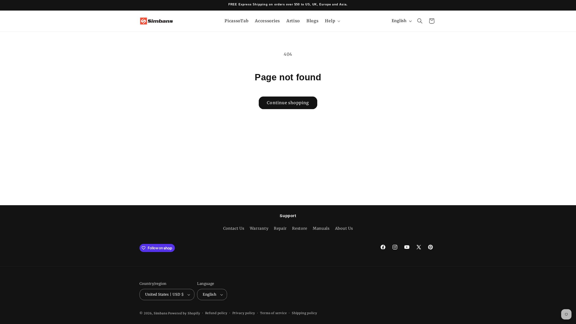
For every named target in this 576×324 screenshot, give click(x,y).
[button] (332, 21)
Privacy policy (243, 313)
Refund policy (216, 313)
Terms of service (273, 313)
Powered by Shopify (184, 313)
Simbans (160, 313)
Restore (299, 228)
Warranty (259, 228)
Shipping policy (304, 313)
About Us (344, 228)
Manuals (321, 228)
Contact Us (233, 228)
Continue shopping (288, 102)
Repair (280, 228)
